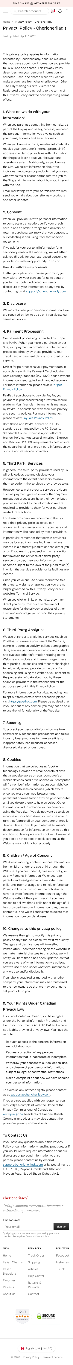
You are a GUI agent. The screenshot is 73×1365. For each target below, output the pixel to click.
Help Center (36, 1276)
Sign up (61, 1226)
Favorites (9, 1280)
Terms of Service (52, 1357)
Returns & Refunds (35, 1285)
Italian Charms (13, 1262)
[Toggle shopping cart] (66, 11)
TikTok (60, 1269)
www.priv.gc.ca (13, 1114)
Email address (11, 1220)
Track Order (36, 1255)
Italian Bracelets (9, 1271)
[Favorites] (60, 11)
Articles (33, 1269)
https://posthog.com (23, 701)
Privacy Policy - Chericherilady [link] (33, 21)
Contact (33, 1294)
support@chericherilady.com (46, 291)
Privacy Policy (41, 1236)
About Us (9, 1294)
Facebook (62, 1255)
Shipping (34, 1262)
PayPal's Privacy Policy (37, 418)
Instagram (63, 1262)
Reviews (8, 1287)
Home (6, 21)
